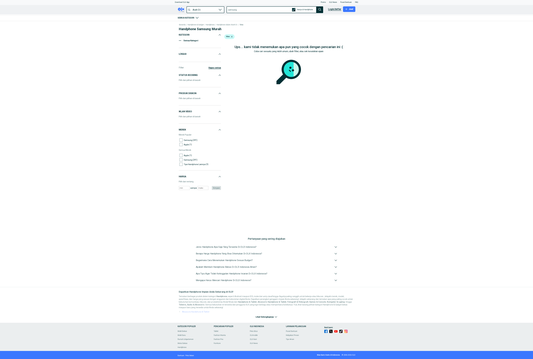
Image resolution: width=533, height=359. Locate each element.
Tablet (216, 331)
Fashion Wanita (220, 335)
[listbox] (232, 37)
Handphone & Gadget (196, 25)
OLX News (254, 343)
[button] (182, 2)
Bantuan (181, 355)
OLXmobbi (254, 335)
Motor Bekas (182, 343)
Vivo (241, 25)
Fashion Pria (218, 339)
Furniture (217, 343)
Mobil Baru (182, 335)
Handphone (210, 25)
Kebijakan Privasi (292, 335)
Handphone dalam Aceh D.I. (227, 25)
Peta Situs (254, 331)
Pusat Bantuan (291, 331)
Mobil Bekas (182, 331)
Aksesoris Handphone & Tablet (195, 312)
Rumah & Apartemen (185, 339)
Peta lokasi (189, 355)
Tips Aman (290, 339)
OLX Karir (253, 339)
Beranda (182, 25)
